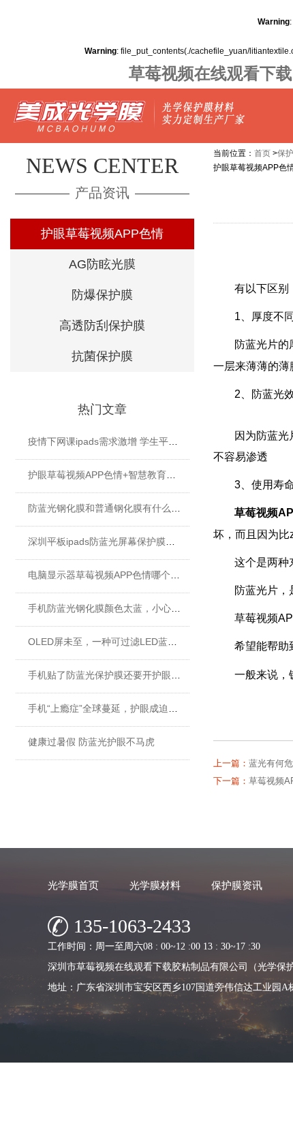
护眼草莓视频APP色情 (102, 233)
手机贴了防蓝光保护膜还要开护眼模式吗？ (118, 675)
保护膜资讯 (236, 885)
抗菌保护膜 (102, 356)
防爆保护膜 (102, 295)
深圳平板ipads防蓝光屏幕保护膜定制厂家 (116, 541)
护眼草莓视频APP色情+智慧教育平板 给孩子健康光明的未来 (155, 474)
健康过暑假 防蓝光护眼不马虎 (91, 741)
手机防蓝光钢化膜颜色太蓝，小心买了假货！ (123, 608)
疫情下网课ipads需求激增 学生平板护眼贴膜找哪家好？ (146, 441)
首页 (262, 153)
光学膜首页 (73, 885)
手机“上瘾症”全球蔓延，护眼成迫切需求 (112, 708)
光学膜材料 (155, 885)
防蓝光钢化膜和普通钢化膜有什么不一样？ (118, 508)
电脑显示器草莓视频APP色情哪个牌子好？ (118, 574)
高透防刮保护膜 (102, 325)
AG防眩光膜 (102, 264)
